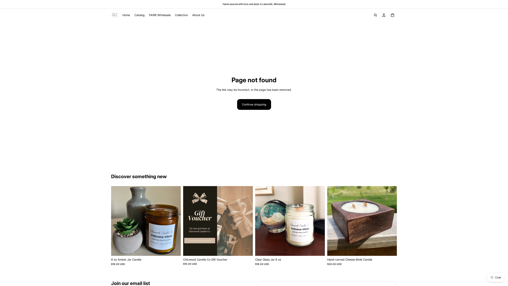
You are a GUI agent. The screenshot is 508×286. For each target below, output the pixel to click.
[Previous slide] (117, 221)
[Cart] (392, 15)
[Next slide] (175, 221)
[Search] (375, 15)
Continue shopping (254, 104)
